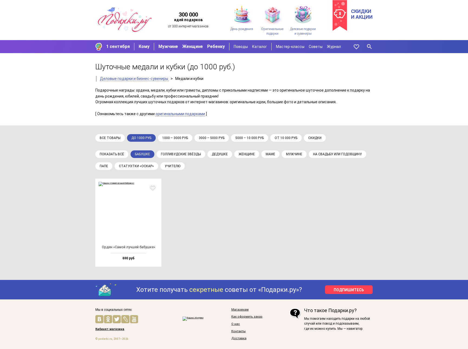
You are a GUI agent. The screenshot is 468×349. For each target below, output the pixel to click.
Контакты (238, 331)
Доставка (238, 338)
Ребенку (216, 46)
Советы (316, 46)
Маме (270, 154)
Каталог (259, 46)
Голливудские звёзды (181, 154)
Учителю (172, 166)
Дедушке (220, 154)
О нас (235, 324)
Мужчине (168, 46)
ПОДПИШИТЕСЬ (349, 290)
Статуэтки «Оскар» (136, 166)
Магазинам (240, 309)
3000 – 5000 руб (212, 138)
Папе (104, 166)
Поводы (241, 46)
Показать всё (112, 154)
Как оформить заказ (246, 316)
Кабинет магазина (109, 329)
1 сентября (118, 46)
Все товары (110, 138)
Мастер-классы (290, 46)
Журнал (334, 46)
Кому (144, 46)
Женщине (192, 46)
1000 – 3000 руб (175, 138)
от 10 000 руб (286, 138)
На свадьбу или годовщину (337, 154)
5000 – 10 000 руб (249, 138)
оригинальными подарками (180, 114)
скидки (314, 138)
